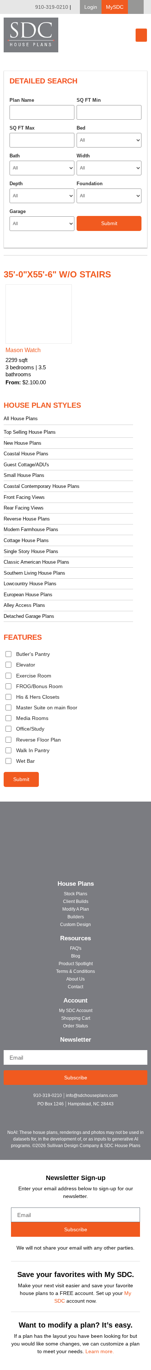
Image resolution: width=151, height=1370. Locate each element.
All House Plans (21, 418)
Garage (18, 211)
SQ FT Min (89, 100)
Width (83, 155)
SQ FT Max (22, 128)
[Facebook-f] (62, 1113)
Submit (21, 779)
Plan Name (22, 100)
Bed (81, 128)
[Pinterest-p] (88, 1113)
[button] (91, 7)
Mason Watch (23, 350)
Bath (15, 155)
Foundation (90, 183)
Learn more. (99, 1351)
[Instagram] (75, 1113)
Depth (16, 183)
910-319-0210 (51, 7)
